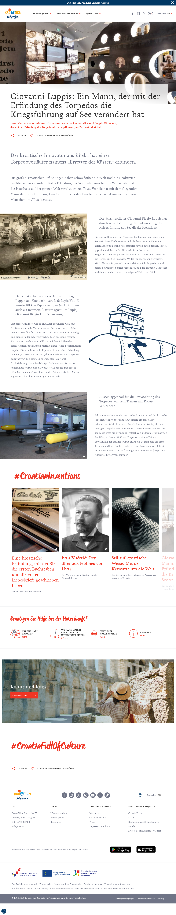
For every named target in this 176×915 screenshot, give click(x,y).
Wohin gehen (57, 817)
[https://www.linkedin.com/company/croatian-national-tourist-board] (100, 795)
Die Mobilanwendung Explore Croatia (88, 2)
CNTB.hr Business (98, 817)
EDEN (131, 817)
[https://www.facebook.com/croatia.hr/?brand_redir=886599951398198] (64, 795)
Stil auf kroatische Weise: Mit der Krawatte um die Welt (133, 563)
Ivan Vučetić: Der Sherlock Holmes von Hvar (83, 563)
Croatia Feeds (135, 813)
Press (92, 822)
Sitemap (160, 899)
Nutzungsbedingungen (124, 899)
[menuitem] (120, 849)
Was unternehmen (59, 813)
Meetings (94, 813)
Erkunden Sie (19, 695)
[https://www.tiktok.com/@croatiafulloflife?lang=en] (107, 795)
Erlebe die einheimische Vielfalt (144, 830)
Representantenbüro (99, 826)
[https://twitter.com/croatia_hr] (78, 795)
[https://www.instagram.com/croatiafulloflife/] (71, 795)
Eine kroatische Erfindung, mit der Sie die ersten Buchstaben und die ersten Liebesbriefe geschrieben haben (35, 571)
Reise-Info (55, 822)
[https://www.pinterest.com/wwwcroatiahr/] (86, 795)
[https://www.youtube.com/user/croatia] (93, 795)
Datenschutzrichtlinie (146, 899)
